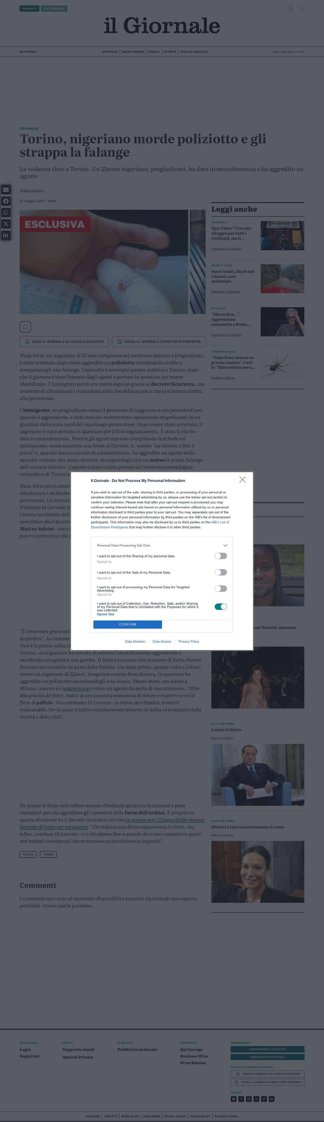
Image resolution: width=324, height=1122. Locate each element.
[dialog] (162, 561)
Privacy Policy (189, 641)
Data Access (162, 641)
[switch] (221, 556)
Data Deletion (135, 641)
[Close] (244, 481)
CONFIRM (128, 624)
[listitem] (162, 545)
